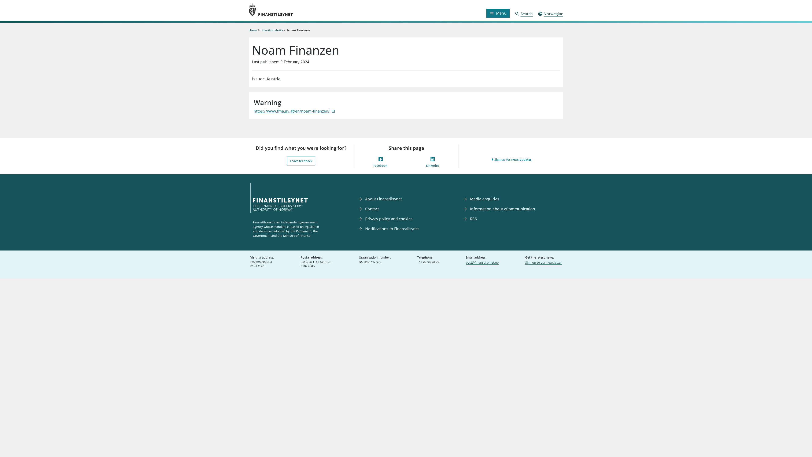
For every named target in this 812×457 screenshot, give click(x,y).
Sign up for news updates (513, 159)
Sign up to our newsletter (543, 262)
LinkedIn (432, 166)
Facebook (380, 166)
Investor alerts (272, 30)
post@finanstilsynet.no (482, 262)
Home (253, 30)
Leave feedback (301, 161)
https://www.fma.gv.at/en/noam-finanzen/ (292, 111)
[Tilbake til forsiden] (288, 10)
